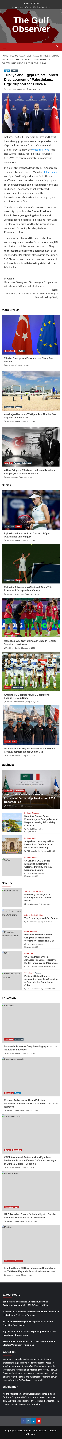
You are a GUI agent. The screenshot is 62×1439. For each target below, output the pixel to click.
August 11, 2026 (29, 1053)
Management (18, 7)
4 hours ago (28, 806)
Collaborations (43, 7)
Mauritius (35, 813)
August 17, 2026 (33, 594)
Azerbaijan (9, 407)
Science (27, 891)
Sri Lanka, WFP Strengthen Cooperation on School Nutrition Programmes (28, 1323)
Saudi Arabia (19, 791)
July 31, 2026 (32, 1221)
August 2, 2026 (28, 1167)
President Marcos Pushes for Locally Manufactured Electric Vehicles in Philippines (29, 1343)
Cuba (26, 973)
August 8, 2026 (26, 477)
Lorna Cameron (32, 904)
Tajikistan (33, 931)
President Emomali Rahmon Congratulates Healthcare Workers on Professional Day (39, 937)
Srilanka (35, 857)
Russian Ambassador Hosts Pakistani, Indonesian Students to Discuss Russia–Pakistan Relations (31, 1103)
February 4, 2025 (35, 89)
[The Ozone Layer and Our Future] (12, 918)
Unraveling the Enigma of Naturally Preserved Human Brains (38, 897)
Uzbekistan (26, 463)
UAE (14, 741)
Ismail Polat (10, 365)
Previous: (30, 282)
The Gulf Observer (31, 24)
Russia (17, 1093)
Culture (8, 1150)
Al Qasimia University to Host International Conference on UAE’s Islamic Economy (39, 844)
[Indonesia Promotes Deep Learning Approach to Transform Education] (31, 1023)
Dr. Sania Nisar (32, 922)
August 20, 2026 (32, 832)
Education (9, 1039)
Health (26, 931)
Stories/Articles (10, 351)
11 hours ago (45, 904)
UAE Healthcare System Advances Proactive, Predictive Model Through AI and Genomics (41, 960)
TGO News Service (13, 421)
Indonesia (19, 1039)
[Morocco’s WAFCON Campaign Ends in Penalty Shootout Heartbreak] (31, 617)
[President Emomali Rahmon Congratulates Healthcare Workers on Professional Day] (12, 939)
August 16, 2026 (29, 648)
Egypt (7, 71)
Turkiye (14, 71)
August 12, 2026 (32, 876)
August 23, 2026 (23, 365)
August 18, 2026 (32, 947)
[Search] (57, 46)
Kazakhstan (9, 526)
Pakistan (38, 973)
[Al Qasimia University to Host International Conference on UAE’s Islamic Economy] (12, 844)
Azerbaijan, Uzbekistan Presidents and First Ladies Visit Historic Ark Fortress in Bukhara (31, 1313)
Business (8, 791)
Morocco (8, 634)
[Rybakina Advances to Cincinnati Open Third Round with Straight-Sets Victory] (31, 563)
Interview (8, 463)
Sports (18, 526)
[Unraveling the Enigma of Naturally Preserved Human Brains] (12, 897)
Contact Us (30, 7)
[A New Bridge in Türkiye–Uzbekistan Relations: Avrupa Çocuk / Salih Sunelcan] (31, 447)
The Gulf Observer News (16, 89)
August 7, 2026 (32, 1110)
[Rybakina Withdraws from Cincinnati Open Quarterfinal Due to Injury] (31, 510)
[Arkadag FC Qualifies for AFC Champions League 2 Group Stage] (31, 671)
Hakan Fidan (50, 171)
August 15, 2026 (29, 421)
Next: (32, 294)
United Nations (40, 149)
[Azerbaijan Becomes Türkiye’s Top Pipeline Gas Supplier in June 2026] (31, 391)
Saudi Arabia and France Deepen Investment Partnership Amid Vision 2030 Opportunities (29, 798)
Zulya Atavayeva (12, 477)
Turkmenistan (17, 687)
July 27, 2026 (28, 1275)
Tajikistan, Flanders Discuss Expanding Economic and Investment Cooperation (29, 1333)
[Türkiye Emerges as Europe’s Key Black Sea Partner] (31, 335)
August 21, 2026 (29, 540)
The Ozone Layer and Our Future (41, 918)
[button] (5, 46)
